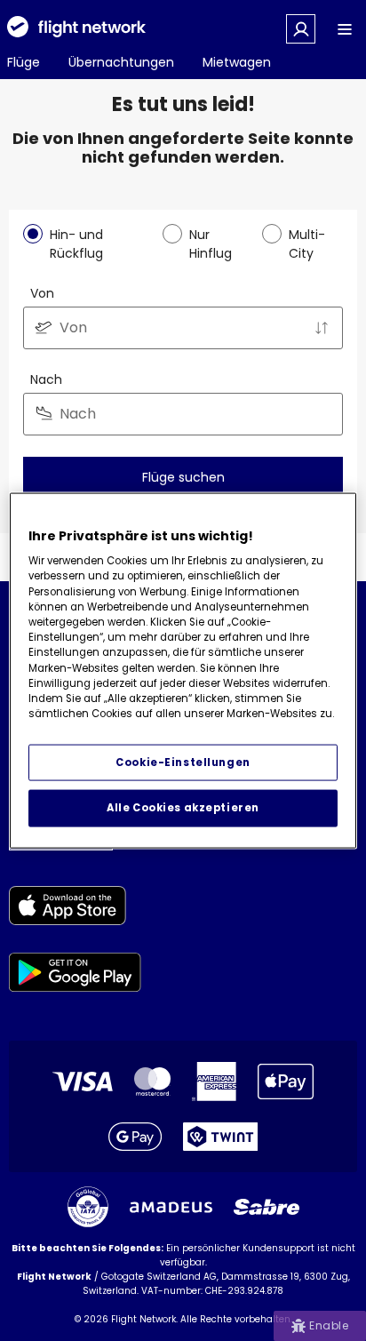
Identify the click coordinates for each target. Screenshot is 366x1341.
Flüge (23, 62)
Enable (328, 1325)
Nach (46, 379)
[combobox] (183, 328)
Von (42, 293)
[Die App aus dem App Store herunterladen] (75, 908)
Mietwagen (237, 62)
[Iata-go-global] (88, 1206)
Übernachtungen (121, 62)
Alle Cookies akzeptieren (183, 808)
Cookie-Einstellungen (182, 761)
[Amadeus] (171, 1207)
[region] (182, 670)
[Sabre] (266, 1207)
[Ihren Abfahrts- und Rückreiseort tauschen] (321, 327)
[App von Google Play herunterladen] (75, 975)
